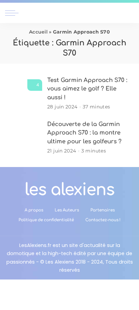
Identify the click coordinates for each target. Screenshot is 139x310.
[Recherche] (130, 13)
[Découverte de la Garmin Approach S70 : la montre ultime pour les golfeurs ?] (23, 137)
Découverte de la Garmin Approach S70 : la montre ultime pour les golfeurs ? (84, 133)
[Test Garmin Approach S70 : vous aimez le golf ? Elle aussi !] (23, 93)
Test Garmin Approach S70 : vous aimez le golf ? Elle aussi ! (87, 89)
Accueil (38, 32)
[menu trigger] (13, 13)
